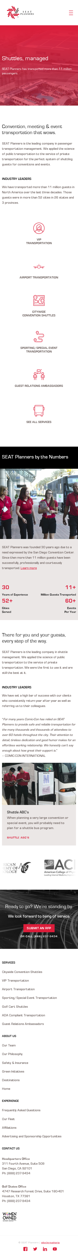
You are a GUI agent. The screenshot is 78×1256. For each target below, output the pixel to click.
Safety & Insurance (15, 1063)
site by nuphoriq (50, 1243)
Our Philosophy (12, 1054)
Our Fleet (8, 1119)
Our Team (9, 1045)
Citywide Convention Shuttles (22, 972)
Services (8, 962)
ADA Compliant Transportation (23, 1015)
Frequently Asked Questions (21, 1110)
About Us (9, 1036)
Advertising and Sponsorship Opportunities (31, 1136)
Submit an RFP (39, 928)
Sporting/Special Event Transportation (29, 998)
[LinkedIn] (45, 1249)
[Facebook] (25, 1249)
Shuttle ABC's (18, 837)
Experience (10, 1100)
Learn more (29, 568)
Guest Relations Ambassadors (23, 1024)
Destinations (11, 1080)
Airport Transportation (18, 989)
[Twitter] (35, 1249)
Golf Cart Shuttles (15, 1007)
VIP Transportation (15, 981)
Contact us (11, 1148)
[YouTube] (55, 1249)
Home (6, 1089)
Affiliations (9, 1128)
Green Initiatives (13, 1072)
